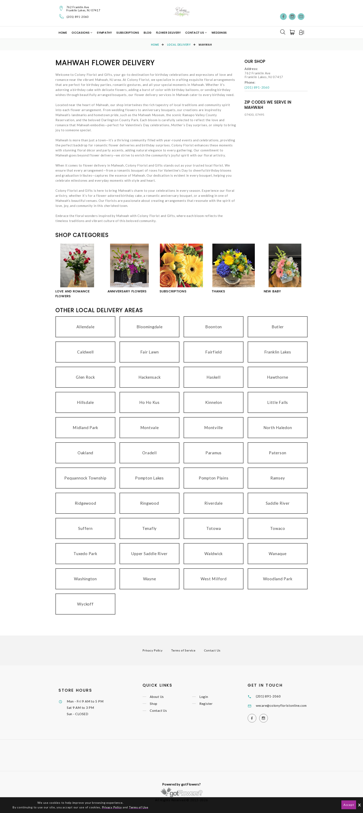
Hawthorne (277, 377)
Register (206, 703)
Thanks (218, 291)
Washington (85, 578)
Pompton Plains (214, 477)
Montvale (149, 427)
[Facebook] (283, 16)
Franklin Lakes (277, 351)
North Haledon (277, 427)
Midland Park (85, 427)
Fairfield (213, 351)
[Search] (283, 32)
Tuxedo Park (85, 553)
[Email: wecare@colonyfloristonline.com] (301, 16)
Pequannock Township (85, 477)
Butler (278, 326)
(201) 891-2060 (78, 16)
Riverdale (213, 503)
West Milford (214, 578)
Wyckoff (85, 604)
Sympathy (104, 33)
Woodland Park (277, 578)
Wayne (149, 578)
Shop (153, 703)
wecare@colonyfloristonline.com (281, 705)
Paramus (213, 452)
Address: (251, 69)
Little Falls (277, 402)
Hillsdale (85, 402)
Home (63, 33)
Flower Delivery (168, 33)
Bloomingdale (150, 326)
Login (203, 697)
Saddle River (278, 503)
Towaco (277, 528)
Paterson (277, 452)
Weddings (219, 33)
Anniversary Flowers (127, 291)
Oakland (85, 452)
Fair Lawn (149, 351)
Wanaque (277, 553)
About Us (157, 697)
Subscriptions (127, 33)
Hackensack (149, 377)
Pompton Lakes (149, 477)
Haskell (213, 377)
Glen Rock (85, 377)
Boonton (213, 326)
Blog (147, 33)
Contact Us (195, 33)
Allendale (85, 326)
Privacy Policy (152, 650)
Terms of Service (183, 650)
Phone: (250, 82)
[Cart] (293, 32)
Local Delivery (179, 44)
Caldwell (85, 351)
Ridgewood (85, 503)
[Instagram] (292, 16)
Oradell (149, 452)
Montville (213, 427)
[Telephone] (61, 16)
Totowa (213, 528)
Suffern (85, 528)
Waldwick (213, 553)
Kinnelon (213, 402)
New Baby (272, 291)
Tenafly (149, 528)
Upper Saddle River (149, 553)
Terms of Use (138, 807)
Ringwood (149, 503)
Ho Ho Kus (149, 402)
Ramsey (277, 477)
